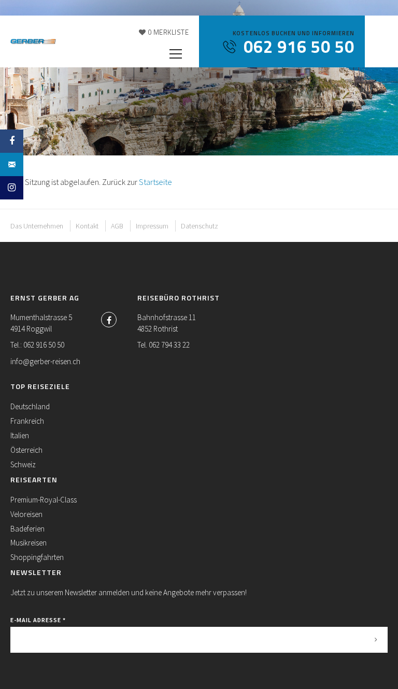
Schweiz (23, 464)
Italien (19, 435)
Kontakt (87, 226)
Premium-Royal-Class (43, 500)
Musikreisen (28, 543)
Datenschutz (199, 226)
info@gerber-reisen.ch (45, 361)
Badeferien (27, 529)
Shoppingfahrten (37, 557)
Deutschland (30, 406)
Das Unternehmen (36, 226)
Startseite (155, 182)
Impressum (152, 226)
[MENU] (175, 54)
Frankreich (27, 421)
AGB (117, 226)
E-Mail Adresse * (38, 620)
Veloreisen (26, 514)
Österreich (26, 450)
